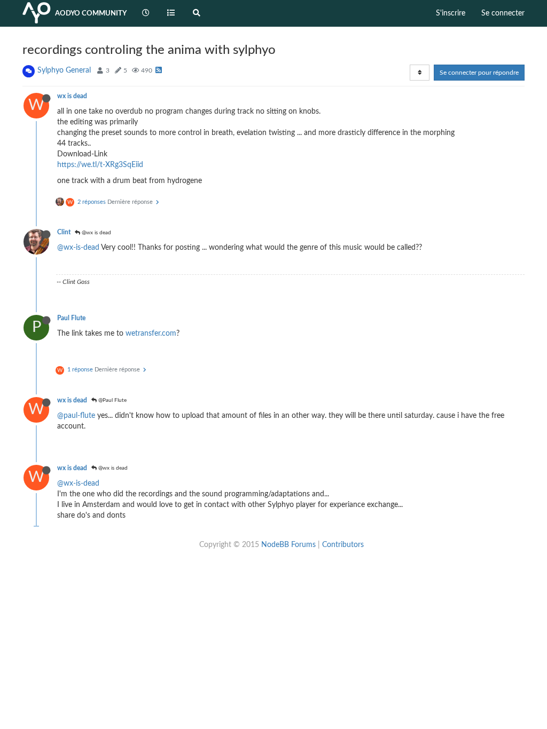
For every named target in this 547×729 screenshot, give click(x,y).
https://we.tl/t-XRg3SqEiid (100, 165)
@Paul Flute (112, 400)
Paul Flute (71, 318)
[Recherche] (196, 13)
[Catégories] (171, 13)
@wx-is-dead (78, 247)
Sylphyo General (64, 70)
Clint (64, 232)
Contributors (343, 545)
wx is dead (72, 96)
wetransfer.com (151, 333)
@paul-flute (76, 415)
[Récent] (146, 13)
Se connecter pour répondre (479, 72)
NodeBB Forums (288, 545)
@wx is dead (95, 232)
